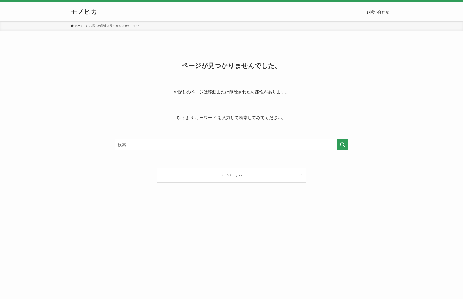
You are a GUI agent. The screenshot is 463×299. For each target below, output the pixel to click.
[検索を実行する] (342, 144)
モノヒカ (84, 12)
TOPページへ (231, 175)
